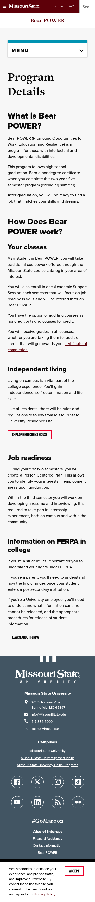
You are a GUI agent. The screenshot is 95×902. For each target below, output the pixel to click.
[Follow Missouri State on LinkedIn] (37, 802)
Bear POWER (47, 20)
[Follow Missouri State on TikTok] (78, 782)
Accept (74, 871)
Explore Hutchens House (29, 434)
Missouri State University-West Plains (47, 758)
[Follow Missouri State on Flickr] (78, 802)
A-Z (71, 6)
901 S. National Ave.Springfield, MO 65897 (48, 705)
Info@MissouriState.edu (48, 714)
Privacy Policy (44, 894)
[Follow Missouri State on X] (37, 782)
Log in (58, 6)
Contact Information (47, 845)
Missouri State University (47, 750)
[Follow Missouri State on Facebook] (17, 782)
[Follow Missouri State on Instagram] (58, 782)
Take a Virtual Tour (45, 728)
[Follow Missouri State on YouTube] (17, 802)
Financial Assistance (47, 838)
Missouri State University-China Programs (47, 765)
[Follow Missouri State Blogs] (58, 802)
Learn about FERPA (25, 637)
